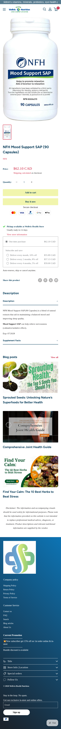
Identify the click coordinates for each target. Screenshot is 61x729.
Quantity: (7, 182)
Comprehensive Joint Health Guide (27, 447)
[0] (56, 9)
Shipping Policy (9, 586)
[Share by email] (56, 280)
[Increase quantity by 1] (32, 182)
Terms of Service (10, 598)
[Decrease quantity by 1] (17, 182)
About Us (7, 627)
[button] (30, 301)
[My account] (50, 9)
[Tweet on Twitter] (51, 280)
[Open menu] (4, 9)
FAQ (5, 615)
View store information (17, 234)
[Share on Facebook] (40, 280)
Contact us (7, 611)
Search (6, 619)
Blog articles (8, 623)
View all (54, 357)
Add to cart (30, 192)
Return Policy (8, 590)
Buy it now (30, 201)
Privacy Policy (9, 594)
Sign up (16, 712)
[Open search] (44, 9)
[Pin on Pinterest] (45, 280)
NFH (5, 159)
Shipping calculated (22, 173)
